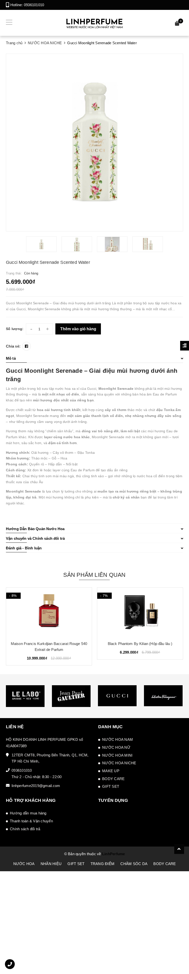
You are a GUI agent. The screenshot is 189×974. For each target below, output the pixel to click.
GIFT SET (110, 786)
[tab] (94, 358)
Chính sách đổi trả (25, 829)
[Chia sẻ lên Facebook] (26, 346)
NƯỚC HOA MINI (117, 755)
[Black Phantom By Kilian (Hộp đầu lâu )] (140, 612)
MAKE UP (110, 771)
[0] (177, 24)
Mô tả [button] (11, 358)
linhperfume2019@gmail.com (36, 786)
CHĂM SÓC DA (133, 864)
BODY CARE (113, 779)
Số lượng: (14, 329)
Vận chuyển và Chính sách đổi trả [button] (35, 538)
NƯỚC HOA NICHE (119, 763)
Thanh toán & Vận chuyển (31, 821)
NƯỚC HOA (24, 864)
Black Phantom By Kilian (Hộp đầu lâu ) (140, 644)
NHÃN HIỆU (51, 864)
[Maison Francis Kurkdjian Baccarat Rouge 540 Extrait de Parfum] (49, 612)
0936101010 (34, 5)
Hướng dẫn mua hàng (28, 813)
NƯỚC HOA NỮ (116, 747)
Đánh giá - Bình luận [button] (24, 548)
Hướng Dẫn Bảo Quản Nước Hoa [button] (35, 529)
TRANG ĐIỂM (103, 864)
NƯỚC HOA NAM (117, 739)
